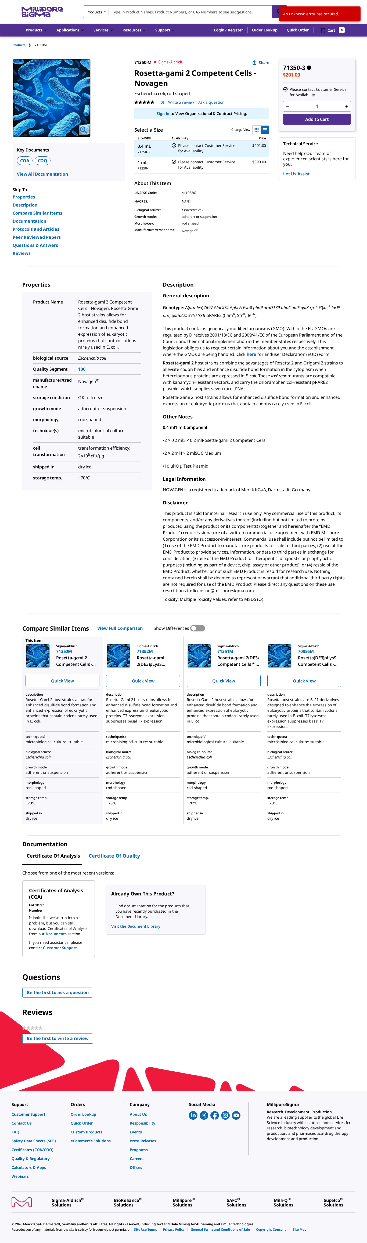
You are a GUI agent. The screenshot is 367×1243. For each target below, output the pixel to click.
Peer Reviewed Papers (37, 237)
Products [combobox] (94, 12)
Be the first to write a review (60, 1039)
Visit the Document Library (135, 926)
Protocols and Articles (36, 229)
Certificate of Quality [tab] (114, 855)
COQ (43, 161)
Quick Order (298, 29)
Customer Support (60, 947)
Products (19, 45)
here (251, 354)
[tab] (23, 45)
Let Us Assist (296, 173)
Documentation (29, 221)
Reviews (22, 253)
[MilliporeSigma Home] (42, 12)
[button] (228, 30)
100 (81, 369)
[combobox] (185, 11)
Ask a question (211, 102)
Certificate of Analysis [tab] (53, 855)
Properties (24, 197)
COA (24, 161)
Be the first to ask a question (58, 992)
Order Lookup (265, 29)
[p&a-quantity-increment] (346, 106)
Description (25, 205)
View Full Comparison (120, 628)
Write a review (181, 102)
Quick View (62, 681)
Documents (56, 933)
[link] (38, 1114)
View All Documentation (42, 174)
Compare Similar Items (37, 213)
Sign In (163, 113)
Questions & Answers (35, 245)
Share (264, 62)
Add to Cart (317, 119)
